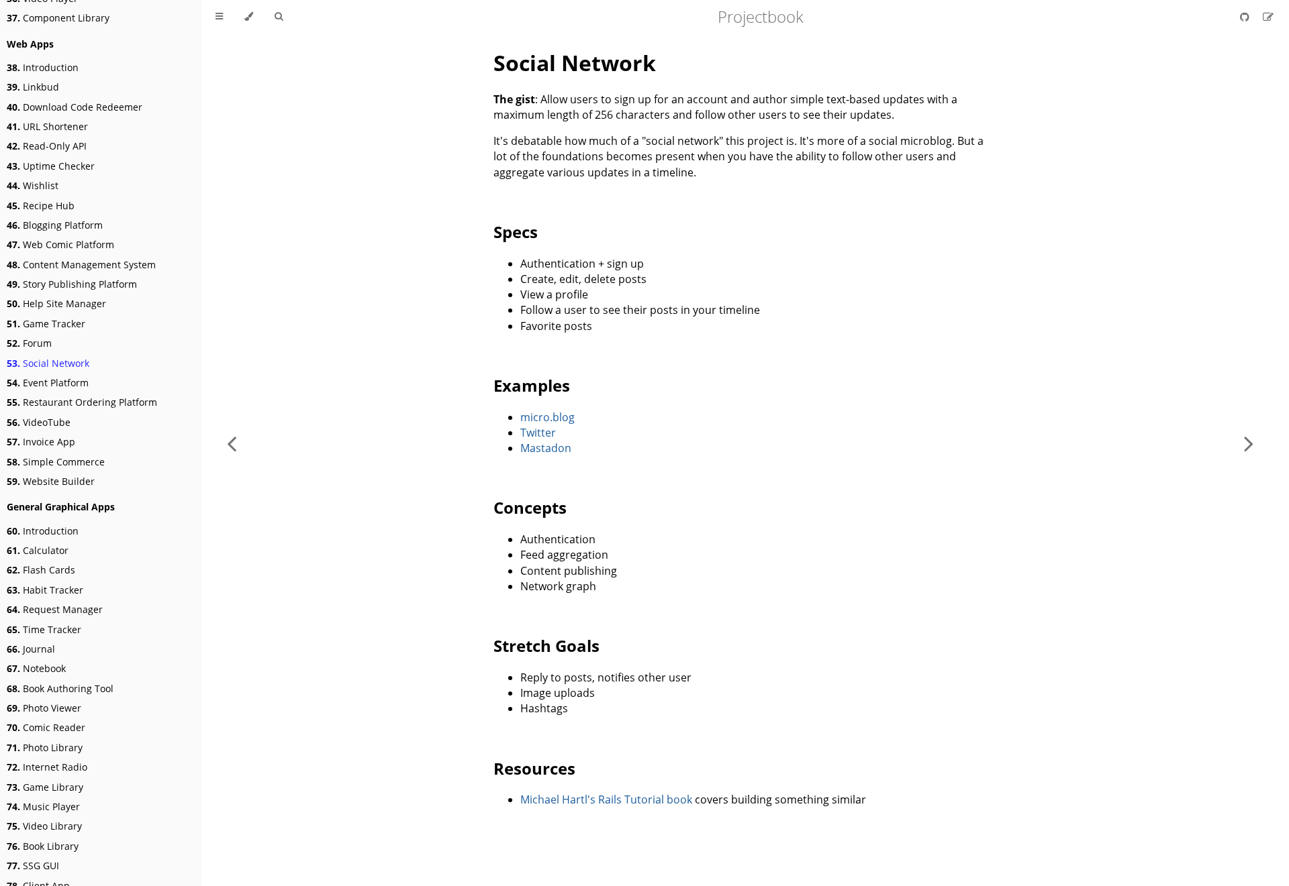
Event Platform (48, 382)
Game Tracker (46, 323)
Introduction (43, 67)
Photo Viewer (44, 708)
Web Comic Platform (60, 244)
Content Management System (81, 264)
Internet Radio (47, 767)
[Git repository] (1246, 16)
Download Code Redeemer (74, 107)
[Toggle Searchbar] (278, 17)
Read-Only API (47, 146)
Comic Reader (46, 727)
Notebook (36, 668)
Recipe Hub (41, 205)
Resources (534, 768)
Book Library (43, 846)
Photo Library (45, 747)
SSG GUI (33, 865)
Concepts (530, 507)
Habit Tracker (45, 590)
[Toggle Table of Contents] (219, 17)
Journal (31, 649)
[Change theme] (249, 17)
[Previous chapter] (231, 443)
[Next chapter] (1249, 443)
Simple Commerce (56, 461)
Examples (531, 385)
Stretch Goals (546, 645)
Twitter (538, 432)
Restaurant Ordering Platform (82, 402)
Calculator (37, 550)
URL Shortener (47, 126)
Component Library (58, 17)
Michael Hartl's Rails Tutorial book (606, 799)
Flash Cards (41, 569)
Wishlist (32, 185)
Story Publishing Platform (72, 284)
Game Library (45, 787)
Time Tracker (44, 629)
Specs (515, 232)
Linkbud (33, 86)
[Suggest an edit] (1268, 16)
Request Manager (55, 609)
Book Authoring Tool (60, 688)
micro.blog (547, 417)
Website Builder (51, 481)
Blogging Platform (55, 225)
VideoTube (38, 422)
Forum (29, 343)
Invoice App (41, 441)
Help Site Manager (56, 303)
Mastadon (545, 448)
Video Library (44, 826)
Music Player (43, 806)
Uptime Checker (51, 166)
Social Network (48, 363)
